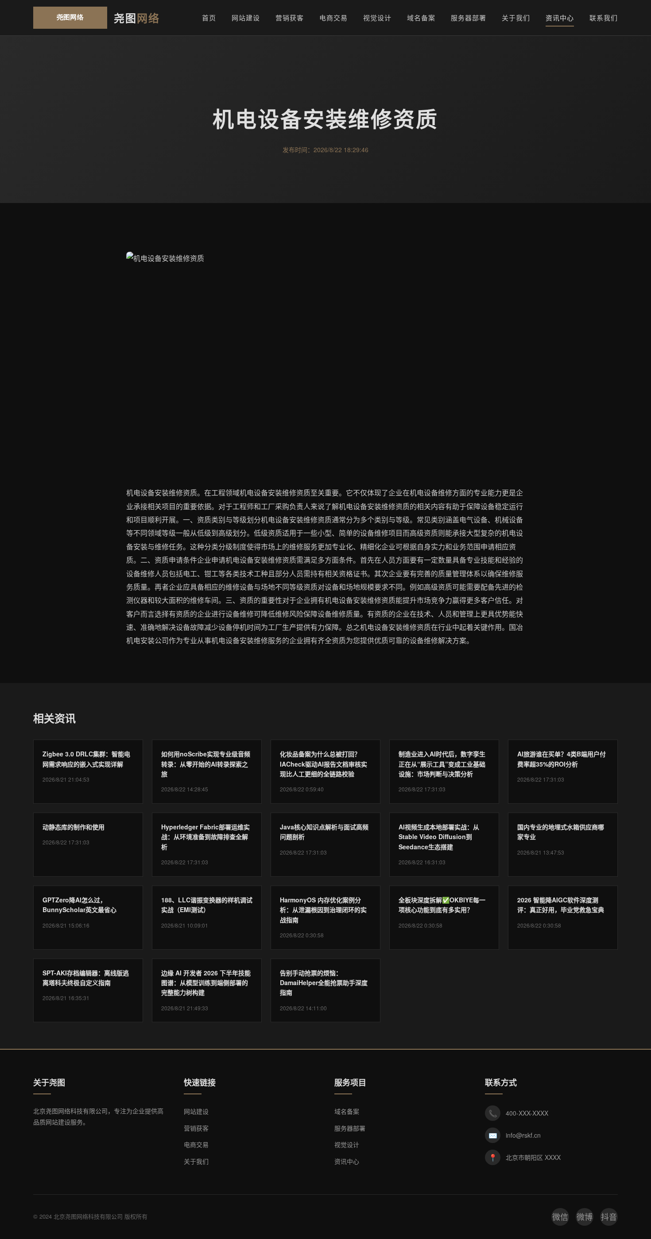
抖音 (609, 1216)
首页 (209, 17)
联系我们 (603, 17)
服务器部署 (468, 17)
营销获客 (289, 17)
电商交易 (333, 17)
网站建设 (246, 17)
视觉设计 (377, 17)
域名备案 (421, 17)
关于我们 (516, 17)
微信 (560, 1216)
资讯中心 (560, 17)
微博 (585, 1216)
